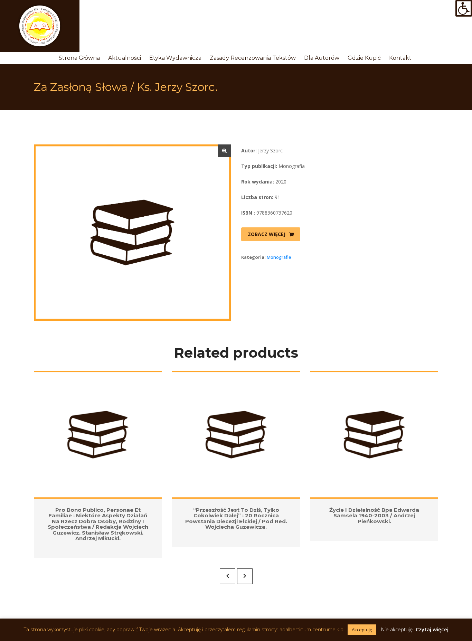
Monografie (279, 257)
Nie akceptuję (397, 629)
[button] (224, 150)
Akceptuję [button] (362, 629)
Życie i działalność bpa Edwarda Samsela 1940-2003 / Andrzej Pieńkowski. (374, 516)
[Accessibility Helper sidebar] (463, 8)
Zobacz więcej (266, 234)
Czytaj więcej (432, 629)
